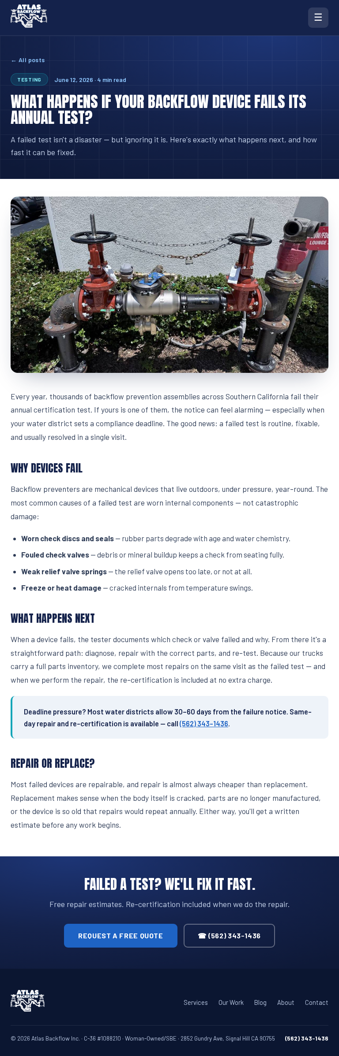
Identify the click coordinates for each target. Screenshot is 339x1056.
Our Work (231, 1002)
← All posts (28, 59)
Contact (316, 1002)
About (285, 1002)
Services (196, 1002)
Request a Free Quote (120, 935)
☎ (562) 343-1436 (229, 935)
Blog (260, 1002)
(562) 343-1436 (204, 723)
